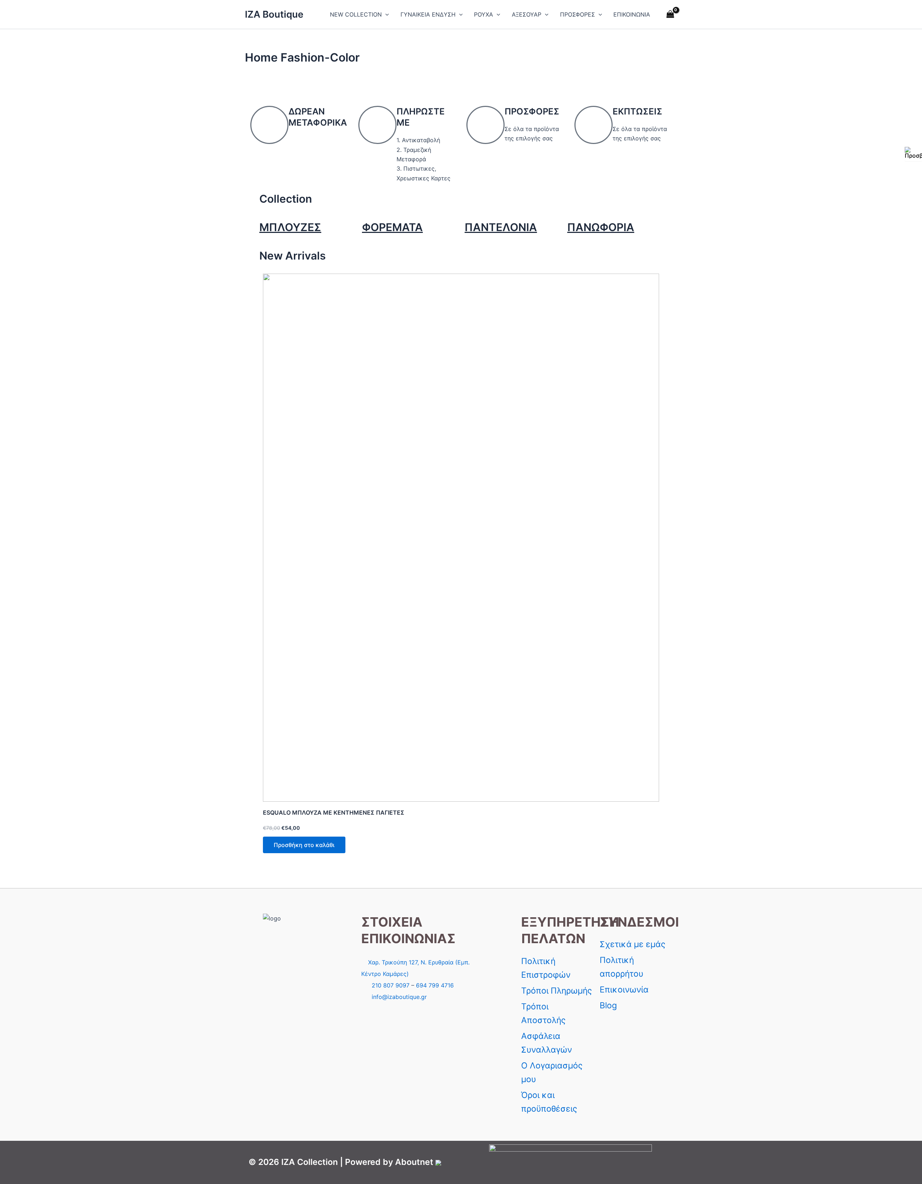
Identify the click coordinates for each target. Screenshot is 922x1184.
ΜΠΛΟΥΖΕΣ (290, 227)
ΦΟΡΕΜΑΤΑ (392, 227)
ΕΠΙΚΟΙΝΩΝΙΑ (631, 14)
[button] (385, 14)
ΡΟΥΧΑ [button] (483, 14)
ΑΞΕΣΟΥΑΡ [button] (526, 14)
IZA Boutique (274, 14)
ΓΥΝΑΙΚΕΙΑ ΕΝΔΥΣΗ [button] (428, 14)
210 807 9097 (390, 985)
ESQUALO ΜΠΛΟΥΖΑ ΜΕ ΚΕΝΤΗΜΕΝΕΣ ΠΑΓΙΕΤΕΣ (333, 812)
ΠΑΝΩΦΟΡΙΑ (600, 227)
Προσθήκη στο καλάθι (304, 844)
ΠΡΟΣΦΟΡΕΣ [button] (577, 14)
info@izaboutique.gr (399, 996)
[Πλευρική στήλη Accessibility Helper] (913, 152)
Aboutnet (414, 1162)
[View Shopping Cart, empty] (670, 14)
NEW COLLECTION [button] (356, 14)
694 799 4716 (435, 985)
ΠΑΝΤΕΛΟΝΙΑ (501, 227)
